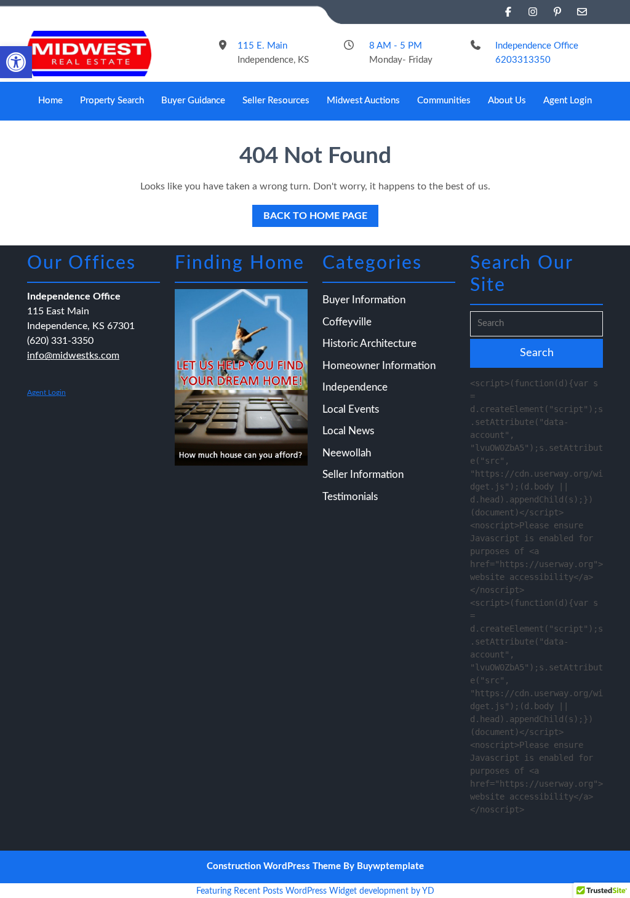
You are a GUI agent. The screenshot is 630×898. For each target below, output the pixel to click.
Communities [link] (444, 100)
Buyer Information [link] (363, 300)
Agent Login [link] (567, 100)
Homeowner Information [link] (379, 365)
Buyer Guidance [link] (193, 100)
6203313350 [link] (523, 60)
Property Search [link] (112, 100)
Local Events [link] (350, 409)
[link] (16, 62)
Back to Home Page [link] (309, 213)
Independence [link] (355, 387)
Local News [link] (348, 431)
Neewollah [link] (346, 453)
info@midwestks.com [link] (73, 355)
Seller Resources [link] (275, 100)
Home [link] (50, 100)
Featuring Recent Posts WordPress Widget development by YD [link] (315, 891)
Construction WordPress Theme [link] (274, 866)
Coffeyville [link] (347, 322)
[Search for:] (536, 323)
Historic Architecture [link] (369, 343)
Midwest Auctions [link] (363, 100)
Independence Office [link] (536, 45)
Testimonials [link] (350, 496)
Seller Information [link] (363, 474)
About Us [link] (507, 100)
